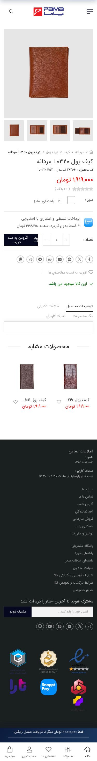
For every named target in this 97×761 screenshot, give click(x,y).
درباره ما (87, 489)
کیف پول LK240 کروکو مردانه (65, 400)
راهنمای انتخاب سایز (79, 560)
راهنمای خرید (83, 553)
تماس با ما (86, 497)
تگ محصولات (82, 316)
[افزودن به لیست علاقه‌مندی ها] (59, 402)
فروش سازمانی (83, 519)
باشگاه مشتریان (82, 546)
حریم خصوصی (83, 590)
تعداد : (88, 240)
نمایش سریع (70, 390)
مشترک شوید (18, 611)
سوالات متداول (83, 568)
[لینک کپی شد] (20, 259)
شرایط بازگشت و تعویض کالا (73, 582)
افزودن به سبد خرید (18, 240)
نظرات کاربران (55, 316)
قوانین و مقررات (82, 533)
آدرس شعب (85, 504)
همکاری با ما (84, 526)
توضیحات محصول (79, 306)
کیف (67, 152)
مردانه (79, 152)
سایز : (89, 200)
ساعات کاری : (84, 471)
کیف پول (52, 152)
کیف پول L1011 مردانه (28, 400)
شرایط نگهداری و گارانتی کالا (73, 575)
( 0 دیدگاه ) (62, 189)
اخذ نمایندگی (84, 511)
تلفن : (89, 457)
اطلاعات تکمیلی (48, 306)
